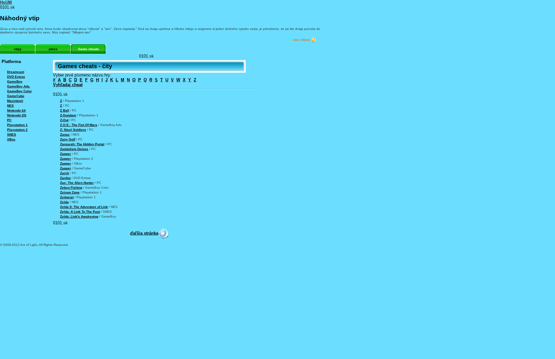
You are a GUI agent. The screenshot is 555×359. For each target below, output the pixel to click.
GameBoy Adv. (18, 86)
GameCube (15, 96)
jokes (53, 49)
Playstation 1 (17, 125)
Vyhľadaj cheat (68, 84)
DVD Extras (16, 76)
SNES (11, 134)
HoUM (6, 2)
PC (9, 120)
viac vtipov (302, 39)
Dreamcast (15, 72)
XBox (11, 139)
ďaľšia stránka (144, 233)
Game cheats (88, 49)
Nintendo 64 (16, 110)
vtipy (18, 49)
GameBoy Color (19, 91)
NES (10, 105)
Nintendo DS (16, 115)
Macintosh (15, 101)
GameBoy (14, 81)
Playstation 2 (17, 129)
